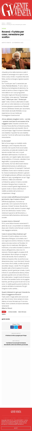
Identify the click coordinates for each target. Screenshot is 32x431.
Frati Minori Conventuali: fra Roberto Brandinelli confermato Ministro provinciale (16, 344)
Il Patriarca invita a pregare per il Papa (16, 335)
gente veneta (6, 42)
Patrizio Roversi (12, 312)
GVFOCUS (4, 28)
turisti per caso (22, 312)
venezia (4, 314)
